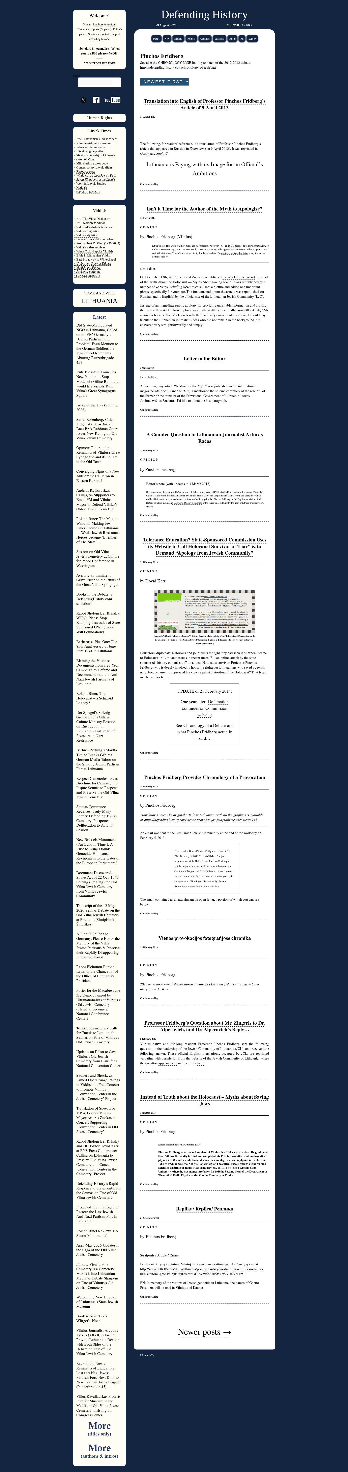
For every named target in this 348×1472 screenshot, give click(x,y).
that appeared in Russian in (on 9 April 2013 (189, 148)
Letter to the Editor (205, 358)
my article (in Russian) (239, 277)
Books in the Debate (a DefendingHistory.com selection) (94, 599)
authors (99, 24)
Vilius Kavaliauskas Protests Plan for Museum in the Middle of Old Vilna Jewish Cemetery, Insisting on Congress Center (98, 1405)
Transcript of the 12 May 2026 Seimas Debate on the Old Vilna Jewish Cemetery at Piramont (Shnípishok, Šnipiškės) (98, 915)
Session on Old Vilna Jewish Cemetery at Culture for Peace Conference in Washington (97, 558)
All (241, 38)
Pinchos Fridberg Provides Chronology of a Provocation (204, 777)
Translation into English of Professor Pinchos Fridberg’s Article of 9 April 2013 (205, 104)
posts (96, 29)
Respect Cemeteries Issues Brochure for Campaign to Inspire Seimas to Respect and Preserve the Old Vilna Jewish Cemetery (97, 787)
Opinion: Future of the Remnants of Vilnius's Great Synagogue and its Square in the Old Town (98, 454)
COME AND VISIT (99, 293)
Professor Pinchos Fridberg (218, 1043)
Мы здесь (162, 390)
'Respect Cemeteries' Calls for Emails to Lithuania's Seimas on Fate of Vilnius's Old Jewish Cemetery (97, 1034)
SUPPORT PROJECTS (88, 275)
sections (111, 24)
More (99, 1427)
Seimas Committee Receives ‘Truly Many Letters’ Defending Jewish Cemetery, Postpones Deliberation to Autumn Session (96, 818)
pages (107, 29)
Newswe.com (192, 286)
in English (165, 296)
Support (252, 38)
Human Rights (99, 117)
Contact (104, 34)
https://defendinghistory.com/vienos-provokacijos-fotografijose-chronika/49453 (201, 819)
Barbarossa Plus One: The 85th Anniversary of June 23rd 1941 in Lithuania (96, 646)
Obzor (144, 153)
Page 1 (156, 38)
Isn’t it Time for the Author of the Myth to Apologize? (204, 208)
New (167, 38)
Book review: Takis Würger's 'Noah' (91, 1318)
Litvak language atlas (89, 151)
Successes (219, 38)
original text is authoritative (234, 252)
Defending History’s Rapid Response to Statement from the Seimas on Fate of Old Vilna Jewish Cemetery (98, 1190)
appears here (167, 1063)
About (232, 38)
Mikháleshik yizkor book (92, 163)
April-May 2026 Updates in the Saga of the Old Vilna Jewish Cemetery (97, 1250)
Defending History (204, 15)
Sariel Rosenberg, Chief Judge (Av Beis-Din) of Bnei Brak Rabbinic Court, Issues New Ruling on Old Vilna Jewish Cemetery (97, 428)
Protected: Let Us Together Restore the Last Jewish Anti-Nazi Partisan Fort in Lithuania (97, 1213)
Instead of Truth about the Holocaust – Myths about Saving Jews (204, 1100)
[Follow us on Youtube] (109, 101)
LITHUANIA (99, 300)
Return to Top (148, 1355)
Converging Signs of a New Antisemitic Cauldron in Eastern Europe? (98, 476)
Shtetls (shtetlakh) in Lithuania (95, 155)
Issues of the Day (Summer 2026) (97, 407)
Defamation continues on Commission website (205, 707)
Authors (191, 38)
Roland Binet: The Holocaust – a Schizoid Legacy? (94, 698)
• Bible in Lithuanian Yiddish (92, 255)
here (200, 1063)
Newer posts (204, 1331)
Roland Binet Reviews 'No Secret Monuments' (97, 1233)
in (234, 245)
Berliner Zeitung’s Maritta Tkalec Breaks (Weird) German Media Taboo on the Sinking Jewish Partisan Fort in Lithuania (97, 759)
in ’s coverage (186, 502)
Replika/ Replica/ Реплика (204, 1208)
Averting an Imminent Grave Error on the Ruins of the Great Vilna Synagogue (98, 580)
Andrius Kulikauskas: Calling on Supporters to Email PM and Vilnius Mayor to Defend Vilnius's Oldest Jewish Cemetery (96, 499)
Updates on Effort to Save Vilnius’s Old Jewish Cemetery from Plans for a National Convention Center (98, 1058)
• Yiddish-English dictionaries (93, 227)
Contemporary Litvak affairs (94, 167)
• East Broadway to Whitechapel (95, 259)
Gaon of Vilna (85, 159)
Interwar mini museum (90, 147)
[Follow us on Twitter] (83, 107)
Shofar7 (162, 153)
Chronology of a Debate (204, 725)
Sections (178, 38)
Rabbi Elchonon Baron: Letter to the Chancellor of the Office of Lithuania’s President (97, 973)
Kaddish (81, 187)
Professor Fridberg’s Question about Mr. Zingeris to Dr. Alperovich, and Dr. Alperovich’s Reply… (204, 1026)
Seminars (93, 34)
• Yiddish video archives (89, 247)
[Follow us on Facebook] (93, 101)
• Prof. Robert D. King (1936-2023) (97, 243)
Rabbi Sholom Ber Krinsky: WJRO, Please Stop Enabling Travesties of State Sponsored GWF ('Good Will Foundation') (98, 622)
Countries (205, 38)
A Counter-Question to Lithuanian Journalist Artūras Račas (204, 437)
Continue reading (149, 184)
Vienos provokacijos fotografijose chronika (204, 938)
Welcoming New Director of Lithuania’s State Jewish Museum (97, 1301)
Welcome (98, 15)
